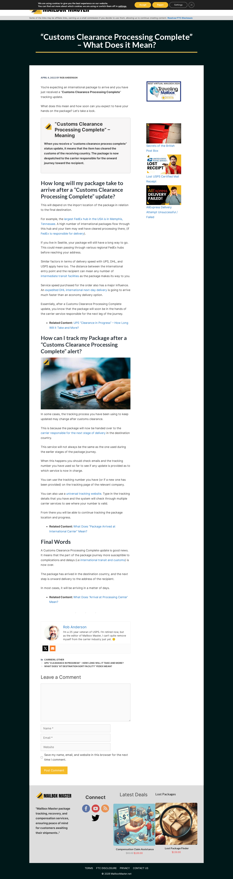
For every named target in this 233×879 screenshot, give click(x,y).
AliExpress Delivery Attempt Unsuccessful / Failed (162, 212)
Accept (142, 4)
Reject (160, 4)
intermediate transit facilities (60, 276)
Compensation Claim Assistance (135, 849)
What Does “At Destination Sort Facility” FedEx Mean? (78, 666)
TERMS (89, 868)
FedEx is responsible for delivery (62, 233)
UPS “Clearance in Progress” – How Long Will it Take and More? (84, 663)
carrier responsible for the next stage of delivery (73, 433)
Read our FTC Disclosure (180, 18)
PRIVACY (125, 868)
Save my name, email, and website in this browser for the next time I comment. (86, 757)
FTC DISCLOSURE (106, 868)
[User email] (52, 648)
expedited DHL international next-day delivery (76, 290)
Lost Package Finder (177, 848)
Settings (178, 4)
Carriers (49, 659)
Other (60, 659)
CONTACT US (140, 868)
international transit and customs (102, 560)
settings (122, 6)
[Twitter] (45, 648)
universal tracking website (83, 493)
